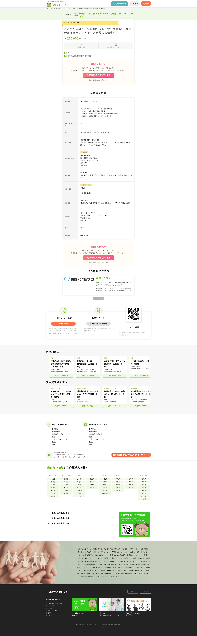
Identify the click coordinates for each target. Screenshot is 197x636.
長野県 (66, 493)
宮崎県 (144, 493)
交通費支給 (56, 431)
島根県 (118, 482)
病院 (53, 444)
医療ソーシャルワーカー (60, 439)
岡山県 (118, 484)
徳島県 (131, 479)
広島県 (118, 487)
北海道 (53, 479)
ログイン (133, 591)
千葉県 (79, 493)
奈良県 (105, 490)
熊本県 (144, 487)
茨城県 (79, 484)
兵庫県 (105, 482)
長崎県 (144, 484)
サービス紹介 (50, 606)
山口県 (118, 490)
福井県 (66, 487)
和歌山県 (105, 493)
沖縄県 (144, 499)
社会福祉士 (56, 429)
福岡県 (144, 479)
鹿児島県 (144, 496)
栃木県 (79, 479)
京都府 (105, 484)
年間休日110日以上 (58, 434)
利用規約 (49, 608)
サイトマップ (50, 615)
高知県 (131, 487)
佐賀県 (144, 482)
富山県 (66, 482)
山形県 (53, 493)
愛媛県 (131, 484)
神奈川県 (79, 490)
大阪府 (105, 479)
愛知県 (92, 479)
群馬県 (79, 482)
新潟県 (66, 479)
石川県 (66, 484)
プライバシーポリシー (53, 610)
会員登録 (145, 591)
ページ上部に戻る (98, 298)
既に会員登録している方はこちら (99, 80)
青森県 (53, 482)
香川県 (131, 482)
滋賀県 (105, 487)
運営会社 (49, 613)
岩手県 (53, 484)
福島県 (53, 496)
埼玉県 (79, 496)
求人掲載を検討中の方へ (54, 603)
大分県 (144, 490)
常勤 (53, 437)
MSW (54, 442)
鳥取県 (118, 479)
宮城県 (53, 487)
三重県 (92, 487)
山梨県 (66, 490)
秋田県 (53, 490)
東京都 (79, 487)
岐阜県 (92, 482)
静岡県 (92, 484)
